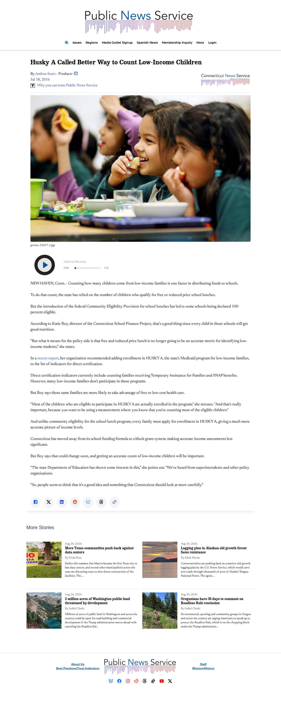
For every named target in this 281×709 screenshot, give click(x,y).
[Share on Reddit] (75, 502)
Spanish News (147, 42)
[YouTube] (161, 681)
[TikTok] (153, 681)
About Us (77, 664)
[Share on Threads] (101, 502)
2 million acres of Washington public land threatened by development (97, 601)
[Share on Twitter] (48, 502)
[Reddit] (136, 681)
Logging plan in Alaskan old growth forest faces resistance (214, 550)
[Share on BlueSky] (88, 502)
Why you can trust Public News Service (66, 85)
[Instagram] (127, 681)
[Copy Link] (114, 502)
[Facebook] (119, 681)
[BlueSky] (111, 681)
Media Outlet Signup (117, 42)
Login (212, 42)
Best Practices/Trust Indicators (77, 668)
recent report (47, 358)
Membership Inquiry (177, 42)
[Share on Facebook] (35, 502)
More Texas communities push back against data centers (99, 550)
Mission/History (203, 668)
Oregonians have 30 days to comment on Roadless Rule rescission (212, 601)
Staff (203, 664)
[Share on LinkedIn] (62, 502)
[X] (170, 681)
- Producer (54, 74)
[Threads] (144, 681)
